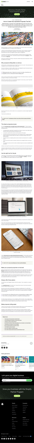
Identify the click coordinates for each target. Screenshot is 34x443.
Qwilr (5, 156)
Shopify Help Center (26, 419)
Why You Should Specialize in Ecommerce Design (12, 325)
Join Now (28, 1)
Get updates (29, 380)
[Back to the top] (2, 404)
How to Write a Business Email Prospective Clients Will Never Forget (14, 329)
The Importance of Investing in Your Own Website (12, 324)
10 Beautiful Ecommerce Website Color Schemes (7, 366)
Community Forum (26, 421)
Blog (13, 419)
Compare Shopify (15, 421)
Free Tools (13, 426)
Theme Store (25, 407)
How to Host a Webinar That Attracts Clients (11, 328)
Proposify (27, 55)
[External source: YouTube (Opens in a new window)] (6, 438)
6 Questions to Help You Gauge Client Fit (10, 321)
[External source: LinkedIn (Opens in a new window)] (7, 347)
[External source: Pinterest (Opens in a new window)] (14, 438)
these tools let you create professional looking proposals (13, 255)
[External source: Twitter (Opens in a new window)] (4, 347)
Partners (24, 410)
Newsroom (14, 412)
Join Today (17, 14)
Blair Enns (8, 56)
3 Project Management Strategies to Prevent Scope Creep (13, 320)
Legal (9, 436)
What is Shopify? (14, 405)
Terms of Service (4, 436)
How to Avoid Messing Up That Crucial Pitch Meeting (17, 262)
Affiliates (24, 412)
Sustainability (14, 414)
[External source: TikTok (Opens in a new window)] (10, 438)
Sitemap (20, 436)
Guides (13, 423)
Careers (13, 408)
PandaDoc (25, 156)
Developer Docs (25, 405)
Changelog (13, 428)
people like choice (6, 285)
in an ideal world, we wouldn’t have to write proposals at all (14, 126)
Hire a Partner (25, 423)
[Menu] (32, 1)
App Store (24, 408)
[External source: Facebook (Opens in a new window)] (2, 347)
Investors (13, 410)
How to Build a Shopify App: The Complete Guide (20, 366)
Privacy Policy (14, 436)
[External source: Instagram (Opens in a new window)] (8, 438)
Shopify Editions (14, 407)
